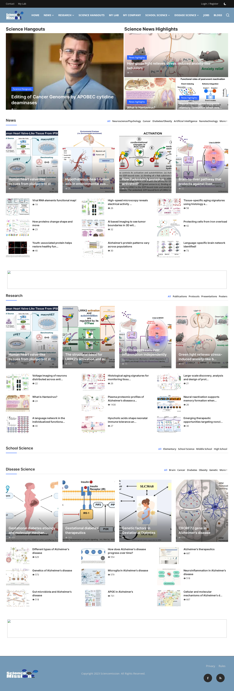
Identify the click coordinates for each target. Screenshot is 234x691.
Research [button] (64, 15)
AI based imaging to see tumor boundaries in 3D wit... (127, 223)
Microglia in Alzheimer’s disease (128, 570)
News (47, 15)
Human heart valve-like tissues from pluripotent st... (31, 181)
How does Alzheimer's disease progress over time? (127, 551)
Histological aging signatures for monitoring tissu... (128, 377)
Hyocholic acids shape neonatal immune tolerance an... (128, 419)
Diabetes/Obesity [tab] (162, 121)
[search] (227, 15)
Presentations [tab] (209, 296)
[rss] (220, 678)
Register (214, 3)
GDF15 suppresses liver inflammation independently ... (144, 354)
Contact (10, 3)
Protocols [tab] (194, 296)
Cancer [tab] (147, 121)
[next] (117, 74)
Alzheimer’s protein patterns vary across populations (128, 244)
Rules (222, 666)
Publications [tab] (180, 296)
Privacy (210, 666)
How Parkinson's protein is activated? (143, 181)
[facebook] (208, 678)
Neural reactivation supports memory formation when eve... (200, 105)
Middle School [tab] (204, 449)
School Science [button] (156, 15)
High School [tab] (220, 449)
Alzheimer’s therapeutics (199, 549)
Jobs (206, 15)
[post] (65, 74)
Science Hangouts (92, 15)
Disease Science (185, 15)
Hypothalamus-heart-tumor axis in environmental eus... (87, 181)
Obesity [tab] (203, 470)
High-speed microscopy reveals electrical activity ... (128, 202)
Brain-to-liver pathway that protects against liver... (200, 181)
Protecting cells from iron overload (205, 221)
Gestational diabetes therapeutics (81, 530)
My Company (132, 15)
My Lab (22, 3)
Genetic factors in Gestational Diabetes (138, 530)
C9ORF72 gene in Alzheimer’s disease (194, 530)
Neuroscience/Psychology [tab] (126, 121)
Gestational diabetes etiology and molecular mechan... (32, 530)
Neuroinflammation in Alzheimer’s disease (205, 572)
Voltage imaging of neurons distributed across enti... (49, 377)
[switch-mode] (225, 4)
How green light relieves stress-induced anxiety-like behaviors (168, 66)
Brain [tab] (172, 470)
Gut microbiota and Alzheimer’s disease (52, 593)
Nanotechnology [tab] (208, 121)
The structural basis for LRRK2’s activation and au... (86, 357)
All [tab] (108, 121)
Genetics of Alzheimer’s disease (52, 570)
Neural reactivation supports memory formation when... (201, 398)
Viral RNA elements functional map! (54, 200)
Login (204, 3)
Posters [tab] (223, 296)
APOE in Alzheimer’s (120, 591)
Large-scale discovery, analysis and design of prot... (203, 377)
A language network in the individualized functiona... (48, 419)
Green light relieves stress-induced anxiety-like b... (200, 357)
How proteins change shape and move (52, 223)
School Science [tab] (186, 449)
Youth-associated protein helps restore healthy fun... (52, 244)
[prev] (12, 74)
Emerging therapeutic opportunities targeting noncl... (203, 419)
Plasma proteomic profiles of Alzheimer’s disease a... (126, 398)
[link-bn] (117, 280)
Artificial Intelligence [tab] (185, 121)
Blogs (218, 15)
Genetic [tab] (213, 470)
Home (35, 15)
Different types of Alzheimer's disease (50, 551)
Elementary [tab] (169, 449)
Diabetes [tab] (192, 470)
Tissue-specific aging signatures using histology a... (204, 202)
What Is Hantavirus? (141, 107)
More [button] (223, 121)
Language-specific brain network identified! (204, 244)
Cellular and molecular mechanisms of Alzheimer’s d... (203, 593)
